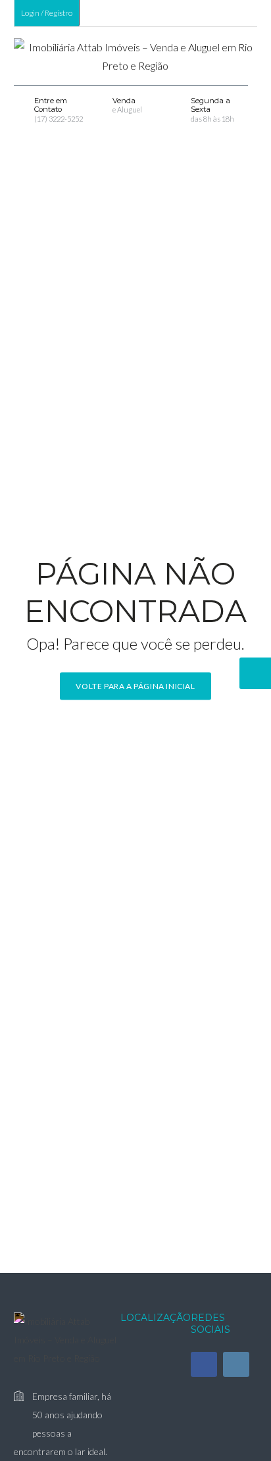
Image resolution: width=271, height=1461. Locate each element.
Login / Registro (46, 13)
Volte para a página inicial (135, 685)
